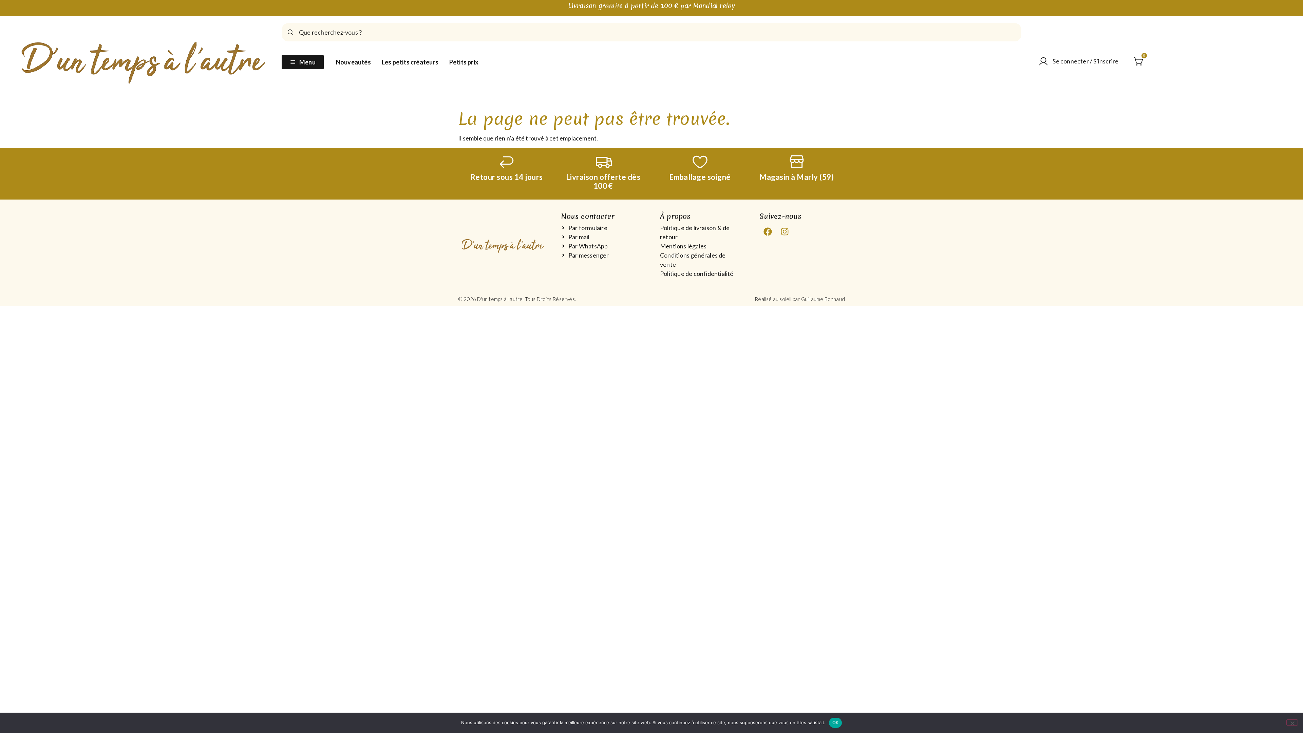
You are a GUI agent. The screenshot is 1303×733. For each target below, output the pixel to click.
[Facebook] (767, 231)
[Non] (1292, 722)
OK (835, 722)
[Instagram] (784, 231)
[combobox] (651, 32)
